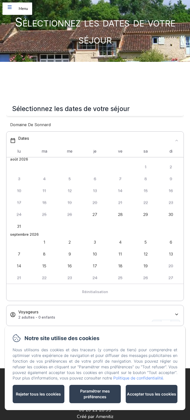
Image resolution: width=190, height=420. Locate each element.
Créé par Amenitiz (95, 417)
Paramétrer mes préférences (95, 394)
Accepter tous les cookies (151, 394)
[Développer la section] (177, 314)
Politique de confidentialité (138, 377)
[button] (145, 167)
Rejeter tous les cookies (38, 394)
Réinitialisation (95, 292)
